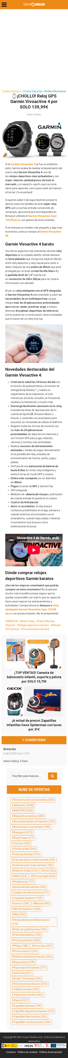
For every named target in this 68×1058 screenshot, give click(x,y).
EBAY (20, 876)
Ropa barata (24, 962)
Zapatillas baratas (27, 1005)
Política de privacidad (50, 1052)
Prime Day (43, 945)
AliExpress (24, 805)
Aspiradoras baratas (29, 816)
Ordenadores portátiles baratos (31, 921)
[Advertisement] (34, 49)
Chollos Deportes (32, 91)
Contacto (11, 1052)
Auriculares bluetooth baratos (34, 821)
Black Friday (28, 621)
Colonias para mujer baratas (33, 865)
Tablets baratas (26, 989)
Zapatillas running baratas (32, 1022)
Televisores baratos (28, 994)
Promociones (25, 951)
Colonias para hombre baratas (34, 859)
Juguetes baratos (28, 898)
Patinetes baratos (27, 934)
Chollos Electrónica (55, 91)
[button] (4, 5)
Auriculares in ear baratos (32, 826)
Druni (49, 870)
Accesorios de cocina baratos (34, 799)
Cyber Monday (46, 621)
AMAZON (12, 621)
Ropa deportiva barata (30, 967)
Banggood (23, 832)
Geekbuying (24, 881)
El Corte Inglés (44, 876)
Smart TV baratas (27, 978)
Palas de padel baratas (30, 929)
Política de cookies (28, 1052)
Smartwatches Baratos (36, 629)
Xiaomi (21, 1000)
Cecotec (22, 843)
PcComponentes (27, 940)
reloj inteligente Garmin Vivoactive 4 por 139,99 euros (32, 609)
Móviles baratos (27, 908)
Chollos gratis (25, 848)
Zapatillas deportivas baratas (34, 1011)
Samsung (23, 973)
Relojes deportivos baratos (34, 625)
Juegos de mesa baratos (31, 892)
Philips (21, 945)
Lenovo (21, 903)
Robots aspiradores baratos (33, 956)
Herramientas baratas (30, 887)
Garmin (11, 625)
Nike (19, 914)
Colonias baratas (27, 854)
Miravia (42, 903)
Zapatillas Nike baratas (30, 1016)
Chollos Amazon (11, 91)
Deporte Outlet (25, 870)
